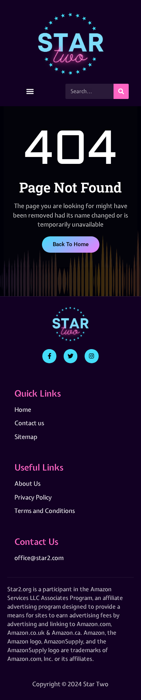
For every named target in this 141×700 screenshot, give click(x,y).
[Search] (121, 91)
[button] (30, 92)
